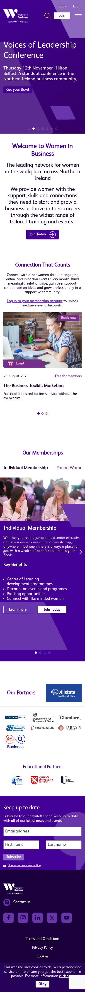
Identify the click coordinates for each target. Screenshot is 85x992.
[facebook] (8, 918)
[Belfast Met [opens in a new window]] (17, 780)
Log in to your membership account (35, 301)
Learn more (18, 610)
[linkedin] (37, 918)
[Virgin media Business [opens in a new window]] (15, 741)
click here (66, 976)
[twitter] (52, 918)
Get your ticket (17, 90)
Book (62, 6)
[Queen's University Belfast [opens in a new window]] (42, 780)
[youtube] (66, 918)
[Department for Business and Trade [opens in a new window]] (43, 717)
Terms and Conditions (42, 939)
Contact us (21, 902)
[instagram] (23, 918)
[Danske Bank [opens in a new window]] (15, 717)
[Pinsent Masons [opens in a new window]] (43, 728)
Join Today (38, 234)
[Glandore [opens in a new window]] (70, 717)
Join (62, 16)
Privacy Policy (42, 948)
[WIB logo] (15, 16)
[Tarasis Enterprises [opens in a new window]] (70, 728)
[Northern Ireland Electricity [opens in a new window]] (15, 727)
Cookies (43, 956)
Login (77, 6)
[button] (29, 128)
